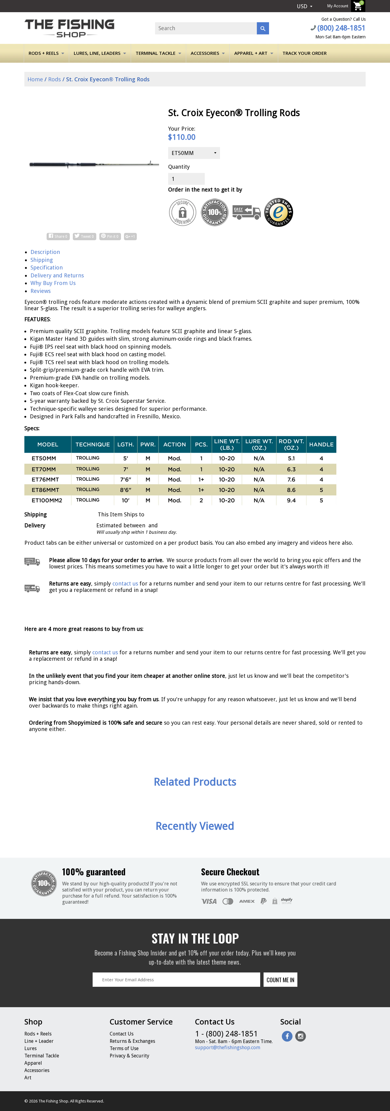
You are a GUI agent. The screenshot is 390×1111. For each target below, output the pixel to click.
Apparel (33, 1063)
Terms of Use (124, 1048)
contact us (105, 652)
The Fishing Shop (53, 1101)
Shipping (41, 260)
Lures (30, 1048)
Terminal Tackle (156, 53)
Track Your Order (304, 53)
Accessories (205, 53)
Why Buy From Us (53, 283)
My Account (337, 6)
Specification (46, 267)
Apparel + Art (251, 53)
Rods (54, 79)
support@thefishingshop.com (227, 1047)
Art (27, 1078)
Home (34, 79)
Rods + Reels (43, 53)
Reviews (40, 291)
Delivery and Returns (57, 275)
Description (45, 252)
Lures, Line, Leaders (97, 53)
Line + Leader (39, 1041)
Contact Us (121, 1034)
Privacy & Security (129, 1056)
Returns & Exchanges (132, 1041)
